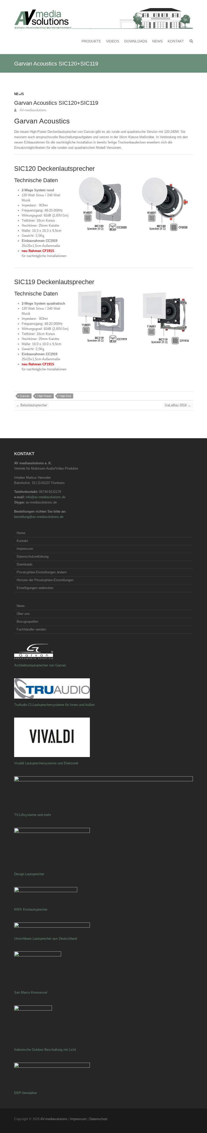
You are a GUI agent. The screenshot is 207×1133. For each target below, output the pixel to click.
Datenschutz (98, 1119)
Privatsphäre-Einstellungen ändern (42, 572)
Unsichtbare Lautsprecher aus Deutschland (45, 938)
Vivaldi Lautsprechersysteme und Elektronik (46, 763)
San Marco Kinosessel (30, 992)
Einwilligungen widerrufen (35, 588)
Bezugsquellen (27, 621)
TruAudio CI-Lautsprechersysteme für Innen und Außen (54, 705)
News (157, 41)
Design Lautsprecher (29, 874)
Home (21, 533)
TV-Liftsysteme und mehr (32, 815)
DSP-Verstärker (25, 1093)
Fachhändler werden (31, 629)
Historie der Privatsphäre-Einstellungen (45, 580)
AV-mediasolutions (33, 110)
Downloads (135, 41)
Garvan (24, 395)
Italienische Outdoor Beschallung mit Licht (45, 1050)
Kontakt (176, 41)
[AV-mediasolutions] (103, 18)
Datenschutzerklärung (32, 556)
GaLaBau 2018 (178, 405)
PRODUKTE (91, 41)
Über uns (23, 614)
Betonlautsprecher (31, 405)
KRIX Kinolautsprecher (30, 909)
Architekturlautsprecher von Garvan (40, 665)
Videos (112, 41)
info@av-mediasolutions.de (45, 497)
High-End (65, 395)
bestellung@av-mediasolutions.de (38, 517)
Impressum (25, 549)
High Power (44, 395)
